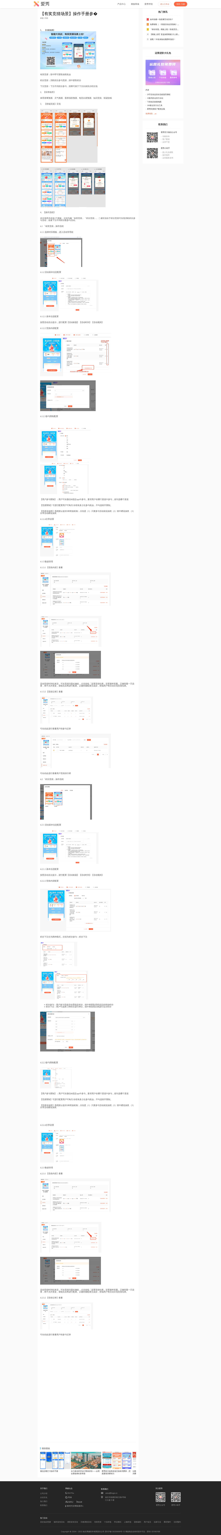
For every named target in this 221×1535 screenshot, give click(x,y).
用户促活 (147, 1522)
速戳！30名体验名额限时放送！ (163, 39)
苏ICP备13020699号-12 (115, 1531)
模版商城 (135, 4)
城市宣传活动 (59, 1522)
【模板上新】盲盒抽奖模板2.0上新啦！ (165, 34)
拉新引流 (157, 1522)
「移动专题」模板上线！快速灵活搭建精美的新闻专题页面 (173, 29)
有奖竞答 (97, 1522)
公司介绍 (43, 1493)
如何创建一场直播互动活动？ (161, 19)
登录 (178, 4)
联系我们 (43, 1505)
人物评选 (127, 1522)
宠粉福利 (137, 1522)
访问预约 (177, 1522)
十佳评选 (107, 1522)
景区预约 (167, 1522)
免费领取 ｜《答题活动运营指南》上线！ (166, 24)
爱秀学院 (149, 4)
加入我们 (43, 1501)
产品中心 (121, 4)
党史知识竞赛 (45, 1522)
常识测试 (117, 1522)
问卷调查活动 (86, 1522)
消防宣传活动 (72, 1522)
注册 (183, 4)
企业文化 (43, 1497)
